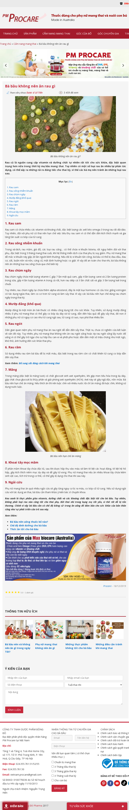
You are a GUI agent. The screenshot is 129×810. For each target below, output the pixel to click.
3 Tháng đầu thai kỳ (65, 766)
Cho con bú (60, 780)
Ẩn (70, 181)
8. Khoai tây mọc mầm (18, 211)
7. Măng (11, 208)
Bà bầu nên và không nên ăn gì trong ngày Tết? (17, 648)
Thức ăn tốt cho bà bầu (24, 529)
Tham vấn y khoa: (26, 92)
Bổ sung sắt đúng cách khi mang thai (39, 363)
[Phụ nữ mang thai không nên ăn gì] (49, 640)
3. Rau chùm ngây (16, 194)
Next (123, 65)
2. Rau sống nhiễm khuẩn (20, 190)
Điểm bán (16, 806)
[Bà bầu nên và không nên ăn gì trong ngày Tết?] (19, 640)
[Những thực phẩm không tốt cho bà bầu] (79, 640)
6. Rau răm (12, 204)
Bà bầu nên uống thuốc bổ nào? (29, 521)
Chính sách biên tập (111, 755)
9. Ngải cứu (12, 215)
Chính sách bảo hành (112, 744)
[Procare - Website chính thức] (25, 18)
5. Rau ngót (12, 201)
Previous (6, 65)
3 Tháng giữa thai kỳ (65, 771)
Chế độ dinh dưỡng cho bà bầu (28, 525)
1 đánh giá (27, 593)
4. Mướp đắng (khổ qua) (19, 197)
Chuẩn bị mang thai (65, 762)
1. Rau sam (12, 187)
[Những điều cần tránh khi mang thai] (110, 640)
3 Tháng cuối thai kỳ (65, 775)
